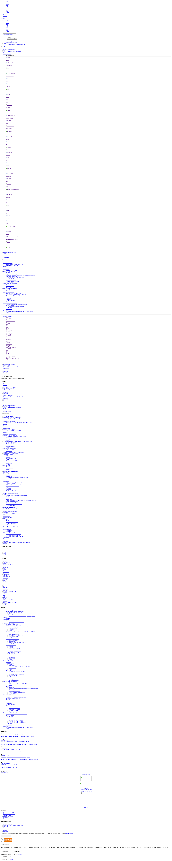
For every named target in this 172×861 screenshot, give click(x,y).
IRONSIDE (5, 578)
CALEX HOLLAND (8, 564)
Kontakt (5, 16)
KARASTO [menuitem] (8, 335)
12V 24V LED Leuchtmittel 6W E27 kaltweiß (11, 752)
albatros (5, 561)
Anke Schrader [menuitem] (9, 318)
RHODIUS (5, 592)
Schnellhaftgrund (9, 478)
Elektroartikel (6, 269)
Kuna (7, 7)
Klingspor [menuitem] (8, 338)
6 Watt (4, 552)
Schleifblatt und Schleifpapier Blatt (13, 534)
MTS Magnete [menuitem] (9, 344)
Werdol (7, 480)
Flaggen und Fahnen (10, 437)
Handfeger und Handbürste (11, 520)
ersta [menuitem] (7, 324)
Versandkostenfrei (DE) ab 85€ (9, 252)
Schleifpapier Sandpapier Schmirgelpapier (15, 306)
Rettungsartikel (9, 451)
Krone (7, 4)
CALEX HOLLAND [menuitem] (10, 321)
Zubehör (8, 440)
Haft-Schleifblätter (10, 305)
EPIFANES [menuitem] (8, 323)
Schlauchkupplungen (10, 505)
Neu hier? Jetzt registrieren (11, 42)
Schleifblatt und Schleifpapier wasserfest (14, 536)
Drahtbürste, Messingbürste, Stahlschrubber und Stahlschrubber (19, 311)
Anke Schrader (6, 562)
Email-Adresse (5, 850)
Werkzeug (5, 310)
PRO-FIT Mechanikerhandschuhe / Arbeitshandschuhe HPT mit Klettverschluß (19, 744)
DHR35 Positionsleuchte (11, 442)
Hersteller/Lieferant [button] (7, 316)
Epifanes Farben (6, 50)
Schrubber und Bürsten (11, 523)
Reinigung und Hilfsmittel (8, 292)
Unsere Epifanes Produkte (86, 789)
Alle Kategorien (6, 257)
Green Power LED (7, 574)
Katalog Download (7, 411)
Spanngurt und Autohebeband (12, 281)
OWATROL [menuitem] (8, 345)
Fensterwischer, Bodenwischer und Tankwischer (16, 294)
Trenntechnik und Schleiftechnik (10, 303)
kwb (4, 584)
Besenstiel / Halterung (10, 513)
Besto (4, 563)
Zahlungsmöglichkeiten (8, 389)
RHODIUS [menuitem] (8, 348)
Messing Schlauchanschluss (12, 501)
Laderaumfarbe (9, 476)
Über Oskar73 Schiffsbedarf (9, 388)
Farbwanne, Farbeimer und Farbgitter (14, 484)
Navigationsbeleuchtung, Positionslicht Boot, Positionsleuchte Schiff (20, 275)
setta (4, 595)
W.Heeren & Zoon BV (8, 599)
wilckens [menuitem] (8, 357)
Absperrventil (9, 499)
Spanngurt (8, 464)
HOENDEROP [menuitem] (9, 333)
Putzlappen (8, 298)
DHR (4, 566)
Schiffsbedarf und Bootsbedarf (9, 271)
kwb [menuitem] (7, 340)
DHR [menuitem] (7, 322)
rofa (4, 593)
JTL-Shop (11, 859)
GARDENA (6, 572)
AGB (4, 400)
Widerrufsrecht (6, 402)
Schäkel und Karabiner (11, 280)
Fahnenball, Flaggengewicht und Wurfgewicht (16, 436)
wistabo (5, 603)
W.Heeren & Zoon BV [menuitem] (11, 356)
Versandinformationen (8, 391)
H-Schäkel (8, 457)
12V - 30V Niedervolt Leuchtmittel (13, 430)
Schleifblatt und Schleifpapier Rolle (13, 535)
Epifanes (8, 475)
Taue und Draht (9, 282)
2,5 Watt (5, 553)
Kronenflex (5, 582)
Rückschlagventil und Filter (12, 502)
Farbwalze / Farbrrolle (10, 483)
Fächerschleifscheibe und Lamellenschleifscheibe (16, 304)
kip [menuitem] (6, 336)
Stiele (7, 524)
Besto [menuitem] (7, 319)
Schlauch (8, 289)
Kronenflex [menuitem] (8, 339)
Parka (7, 420)
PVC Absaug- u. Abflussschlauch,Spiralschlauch (16, 495)
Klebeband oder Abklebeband (12, 486)
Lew (7, 2)
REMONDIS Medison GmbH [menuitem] (12, 347)
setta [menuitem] (7, 351)
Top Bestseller (6, 52)
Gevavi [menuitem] (7, 329)
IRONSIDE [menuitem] (8, 334)
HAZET (5, 575)
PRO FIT (5, 590)
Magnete (5, 266)
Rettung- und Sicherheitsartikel (12, 276)
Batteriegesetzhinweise (8, 395)
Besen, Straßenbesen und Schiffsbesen (14, 293)
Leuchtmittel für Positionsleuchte (13, 445)
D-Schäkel (8, 455)
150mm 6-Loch (9, 531)
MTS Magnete (6, 587)
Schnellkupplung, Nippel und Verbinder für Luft (16, 277)
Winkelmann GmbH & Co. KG (10, 602)
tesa (4, 596)
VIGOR (5, 597)
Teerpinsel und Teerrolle (11, 490)
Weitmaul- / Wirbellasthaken (12, 460)
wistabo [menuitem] (7, 359)
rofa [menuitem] (7, 350)
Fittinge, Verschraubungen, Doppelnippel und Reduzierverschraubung (21, 500)
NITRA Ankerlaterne (10, 446)
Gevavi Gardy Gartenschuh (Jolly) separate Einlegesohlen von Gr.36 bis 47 (17, 736)
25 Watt (5, 554)
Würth (4, 604)
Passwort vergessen (10, 40)
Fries (4, 570)
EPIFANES (5, 567)
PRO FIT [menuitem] (8, 346)
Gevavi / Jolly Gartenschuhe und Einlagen (12, 51)
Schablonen (8, 488)
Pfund (7, 6)
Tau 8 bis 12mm (9, 468)
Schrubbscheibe (9, 307)
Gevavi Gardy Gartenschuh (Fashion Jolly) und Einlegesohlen (19, 422)
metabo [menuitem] (7, 341)
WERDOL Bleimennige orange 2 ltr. (9, 767)
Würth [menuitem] (7, 361)
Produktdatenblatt (4, 740)
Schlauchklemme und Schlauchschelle (14, 504)
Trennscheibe (9, 309)
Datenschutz (5, 399)
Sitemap (5, 401)
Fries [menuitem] (7, 327)
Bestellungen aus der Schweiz (9, 387)
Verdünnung (8, 284)
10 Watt (5, 556)
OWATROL (5, 589)
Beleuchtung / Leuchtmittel (11, 270)
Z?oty (7, 10)
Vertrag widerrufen (6, 836)
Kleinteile (8, 290)
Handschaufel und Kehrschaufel (13, 295)
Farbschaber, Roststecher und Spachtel (14, 482)
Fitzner (4, 569)
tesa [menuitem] (7, 352)
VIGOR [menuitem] (7, 353)
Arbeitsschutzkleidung (8, 263)
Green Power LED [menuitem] (10, 330)
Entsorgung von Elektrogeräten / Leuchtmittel (13, 396)
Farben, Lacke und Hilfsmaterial (10, 283)
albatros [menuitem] (7, 317)
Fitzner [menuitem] (7, 325)
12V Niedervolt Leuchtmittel (9, 49)
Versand (20, 854)
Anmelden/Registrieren (12, 38)
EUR (7, 1)
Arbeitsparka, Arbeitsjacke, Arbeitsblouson (15, 264)
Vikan (7, 301)
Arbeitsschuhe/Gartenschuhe (12, 265)
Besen (7, 519)
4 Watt (4, 551)
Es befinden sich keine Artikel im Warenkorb (15, 44)
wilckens (5, 601)
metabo (4, 585)
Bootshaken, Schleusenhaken (12, 272)
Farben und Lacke (10, 286)
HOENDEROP (6, 576)
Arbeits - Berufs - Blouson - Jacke (13, 418)
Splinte (7, 459)
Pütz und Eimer (9, 299)
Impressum (5, 14)
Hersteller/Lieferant (7, 54)
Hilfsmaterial (8, 287)
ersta (4, 568)
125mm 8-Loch (9, 530)
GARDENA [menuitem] (8, 328)
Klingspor (5, 581)
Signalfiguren (9, 438)
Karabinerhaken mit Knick (11, 458)
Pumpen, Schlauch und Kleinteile (10, 288)
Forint (7, 8)
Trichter (7, 312)
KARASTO (5, 579)
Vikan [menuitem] (7, 354)
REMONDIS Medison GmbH (9, 591)
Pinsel (7, 487)
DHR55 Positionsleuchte (11, 443)
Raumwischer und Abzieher (12, 522)
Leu (7, 11)
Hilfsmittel (8, 296)
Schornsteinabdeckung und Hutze (13, 278)
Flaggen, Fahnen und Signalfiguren (13, 273)
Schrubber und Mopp (10, 300)
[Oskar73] (3, 18)
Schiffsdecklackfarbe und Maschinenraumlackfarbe (17, 477)
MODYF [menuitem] (8, 342)
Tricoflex (8, 496)
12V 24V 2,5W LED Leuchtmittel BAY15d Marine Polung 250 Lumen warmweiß (19, 759)
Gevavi (4, 573)
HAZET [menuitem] (8, 331)
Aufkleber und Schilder (11, 449)
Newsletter (5, 392)
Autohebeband (9, 463)
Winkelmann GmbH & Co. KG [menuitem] (12, 358)
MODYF (5, 586)
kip (4, 580)
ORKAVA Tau (9, 466)
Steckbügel (8, 489)
